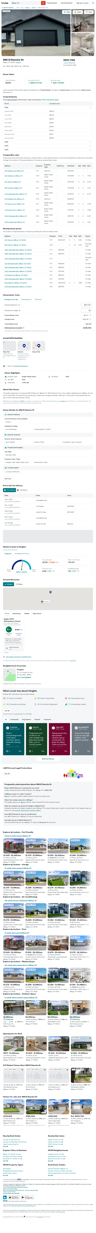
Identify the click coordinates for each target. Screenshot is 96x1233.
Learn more (73, 660)
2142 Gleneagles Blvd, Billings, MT (16, 194)
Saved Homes (52, 3)
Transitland (26, 1179)
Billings (28, 7)
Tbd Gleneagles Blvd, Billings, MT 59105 (18, 263)
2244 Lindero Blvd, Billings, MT (15, 222)
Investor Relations (48, 1204)
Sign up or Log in (82, 3)
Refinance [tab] (38, 299)
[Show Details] (90, 107)
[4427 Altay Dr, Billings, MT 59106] (13, 846)
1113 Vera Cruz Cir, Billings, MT (15, 204)
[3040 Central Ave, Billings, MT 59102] (58, 846)
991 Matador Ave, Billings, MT (14, 171)
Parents (37, 719)
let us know (62, 1212)
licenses (53, 1184)
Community (14, 719)
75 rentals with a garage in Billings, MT (18, 868)
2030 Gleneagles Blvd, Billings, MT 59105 (18, 259)
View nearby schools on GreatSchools (18, 657)
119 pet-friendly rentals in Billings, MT (17, 836)
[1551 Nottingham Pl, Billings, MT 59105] (36, 1043)
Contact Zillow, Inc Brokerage (11, 1193)
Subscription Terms (65, 1204)
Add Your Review (48, 759)
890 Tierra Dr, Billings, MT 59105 (15, 245)
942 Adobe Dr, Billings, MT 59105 (16, 283)
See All (8, 711)
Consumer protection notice (31, 1190)
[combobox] (28, 3)
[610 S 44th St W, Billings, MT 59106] (80, 943)
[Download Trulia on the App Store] (14, 1197)
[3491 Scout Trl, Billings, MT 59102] (13, 1007)
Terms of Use (57, 1204)
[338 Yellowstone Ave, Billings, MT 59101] (13, 1075)
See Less (9, 479)
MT (22, 7)
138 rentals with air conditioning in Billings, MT (20, 900)
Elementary (17, 613)
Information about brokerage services (15, 1190)
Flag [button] (20, 751)
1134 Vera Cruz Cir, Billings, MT (15, 210)
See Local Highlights (24, 677)
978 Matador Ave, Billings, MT (14, 199)
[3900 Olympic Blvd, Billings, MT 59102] (80, 975)
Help (73, 1204)
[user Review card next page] (93, 739)
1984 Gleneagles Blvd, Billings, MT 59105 (18, 250)
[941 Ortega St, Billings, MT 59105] (81, 1106)
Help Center (39, 1216)
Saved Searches (67, 3)
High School (37, 613)
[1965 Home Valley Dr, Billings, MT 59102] (58, 943)
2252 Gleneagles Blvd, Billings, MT (16, 216)
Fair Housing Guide (27, 1204)
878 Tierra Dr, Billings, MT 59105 (15, 240)
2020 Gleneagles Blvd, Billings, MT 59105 (18, 271)
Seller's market (21, 572)
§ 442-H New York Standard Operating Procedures (15, 1187)
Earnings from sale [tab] (11, 299)
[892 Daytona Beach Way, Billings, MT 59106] (36, 846)
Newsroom (40, 1204)
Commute (47, 719)
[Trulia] (5, 1197)
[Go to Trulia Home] (6, 3)
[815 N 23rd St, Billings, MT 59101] (36, 1075)
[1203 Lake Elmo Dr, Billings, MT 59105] (13, 1043)
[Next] (91, 850)
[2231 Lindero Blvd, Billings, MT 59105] (58, 1106)
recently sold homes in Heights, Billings (28, 810)
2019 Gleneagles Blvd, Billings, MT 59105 (18, 286)
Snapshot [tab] (8, 553)
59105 (34, 7)
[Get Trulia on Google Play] (27, 1197)
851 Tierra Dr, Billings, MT (13, 182)
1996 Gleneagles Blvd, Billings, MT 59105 (18, 254)
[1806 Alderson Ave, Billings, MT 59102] (58, 1007)
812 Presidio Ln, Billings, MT (14, 176)
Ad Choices (85, 1204)
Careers (35, 1204)
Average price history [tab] (22, 553)
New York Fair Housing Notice (10, 1188)
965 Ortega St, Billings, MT (13, 188)
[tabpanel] (48, 317)
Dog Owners (26, 719)
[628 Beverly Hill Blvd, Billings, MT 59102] (81, 1075)
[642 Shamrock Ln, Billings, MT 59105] (58, 1075)
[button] (43, 3)
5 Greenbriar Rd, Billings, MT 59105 (16, 275)
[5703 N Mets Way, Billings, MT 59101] (80, 878)
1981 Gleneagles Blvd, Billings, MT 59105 (18, 267)
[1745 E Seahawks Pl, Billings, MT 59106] (80, 846)
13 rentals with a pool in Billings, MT (16, 933)
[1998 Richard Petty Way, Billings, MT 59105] (81, 1043)
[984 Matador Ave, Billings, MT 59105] (13, 1106)
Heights (18, 62)
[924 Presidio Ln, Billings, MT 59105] (36, 1106)
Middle (26, 613)
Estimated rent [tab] (26, 299)
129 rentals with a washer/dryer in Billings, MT (20, 965)
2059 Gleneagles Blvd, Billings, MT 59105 (18, 279)
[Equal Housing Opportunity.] (24, 1216)
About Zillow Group (16, 1204)
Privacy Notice (78, 1204)
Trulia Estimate (11, 100)
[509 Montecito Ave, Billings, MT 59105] (80, 1007)
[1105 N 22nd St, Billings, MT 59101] (80, 910)
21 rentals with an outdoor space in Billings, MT (20, 997)
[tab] (9, 490)
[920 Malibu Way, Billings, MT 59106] (58, 878)
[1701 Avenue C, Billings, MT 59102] (36, 1007)
